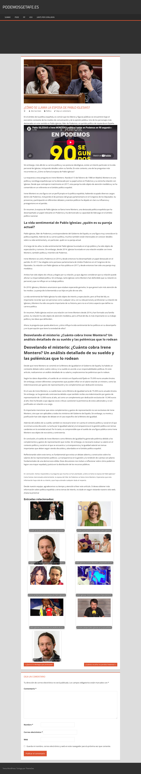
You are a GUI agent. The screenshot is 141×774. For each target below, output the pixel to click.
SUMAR (7, 17)
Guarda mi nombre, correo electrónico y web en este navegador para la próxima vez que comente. (69, 746)
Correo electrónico (33, 732)
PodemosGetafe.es (21, 7)
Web (26, 739)
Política (48, 111)
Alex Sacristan (36, 111)
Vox (30, 17)
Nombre (28, 724)
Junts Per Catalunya (46, 17)
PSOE (17, 17)
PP (24, 17)
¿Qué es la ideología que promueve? (39, 664)
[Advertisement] (70, 37)
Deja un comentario (63, 111)
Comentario (30, 688)
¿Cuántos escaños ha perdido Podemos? (100, 664)
